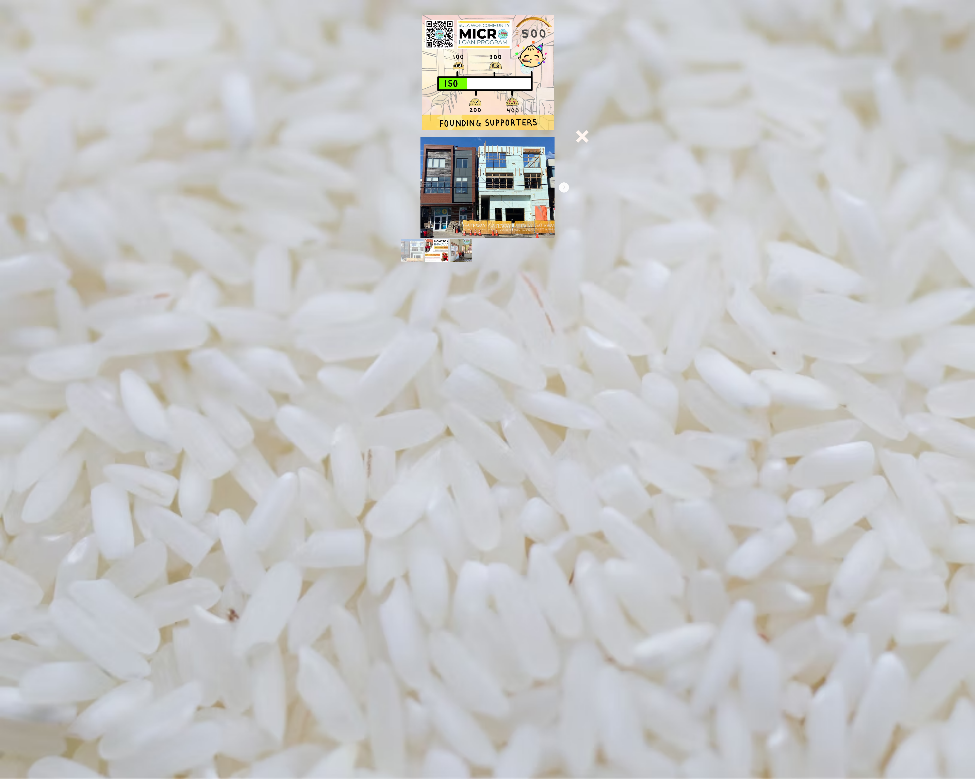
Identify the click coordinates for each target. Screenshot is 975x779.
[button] (582, 136)
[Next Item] (564, 187)
